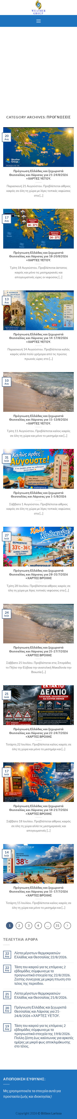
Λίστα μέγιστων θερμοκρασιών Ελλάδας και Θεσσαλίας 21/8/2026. (40, 995)
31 (57, 925)
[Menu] (38, 21)
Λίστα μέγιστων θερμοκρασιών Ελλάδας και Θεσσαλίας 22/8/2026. (40, 955)
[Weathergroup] (38, 7)
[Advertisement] (38, 67)
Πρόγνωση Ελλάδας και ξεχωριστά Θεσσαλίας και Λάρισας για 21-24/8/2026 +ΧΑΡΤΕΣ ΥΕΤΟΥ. (40, 1011)
